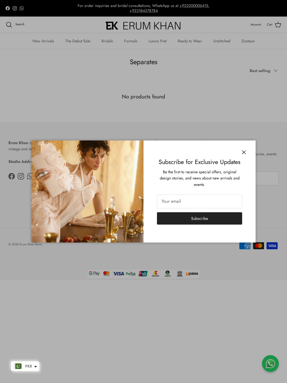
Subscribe (199, 218)
